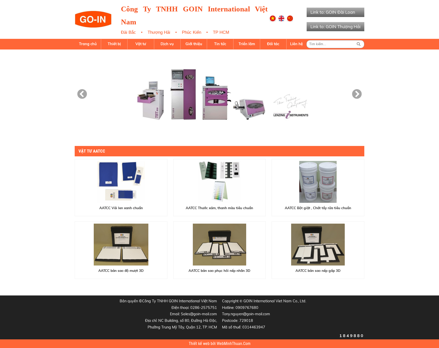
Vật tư (140, 44)
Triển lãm (247, 44)
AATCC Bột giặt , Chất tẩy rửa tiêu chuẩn (318, 208)
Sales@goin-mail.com (199, 314)
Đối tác (273, 44)
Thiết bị (114, 44)
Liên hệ (296, 44)
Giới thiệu (193, 44)
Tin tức (220, 44)
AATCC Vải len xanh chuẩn (121, 208)
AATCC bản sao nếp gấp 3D (317, 270)
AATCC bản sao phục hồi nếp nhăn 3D (219, 270)
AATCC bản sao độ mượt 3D (121, 270)
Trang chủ (88, 44)
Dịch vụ (167, 44)
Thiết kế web (200, 343)
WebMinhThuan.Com (233, 343)
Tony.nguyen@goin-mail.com (246, 314)
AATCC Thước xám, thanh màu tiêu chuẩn (219, 208)
